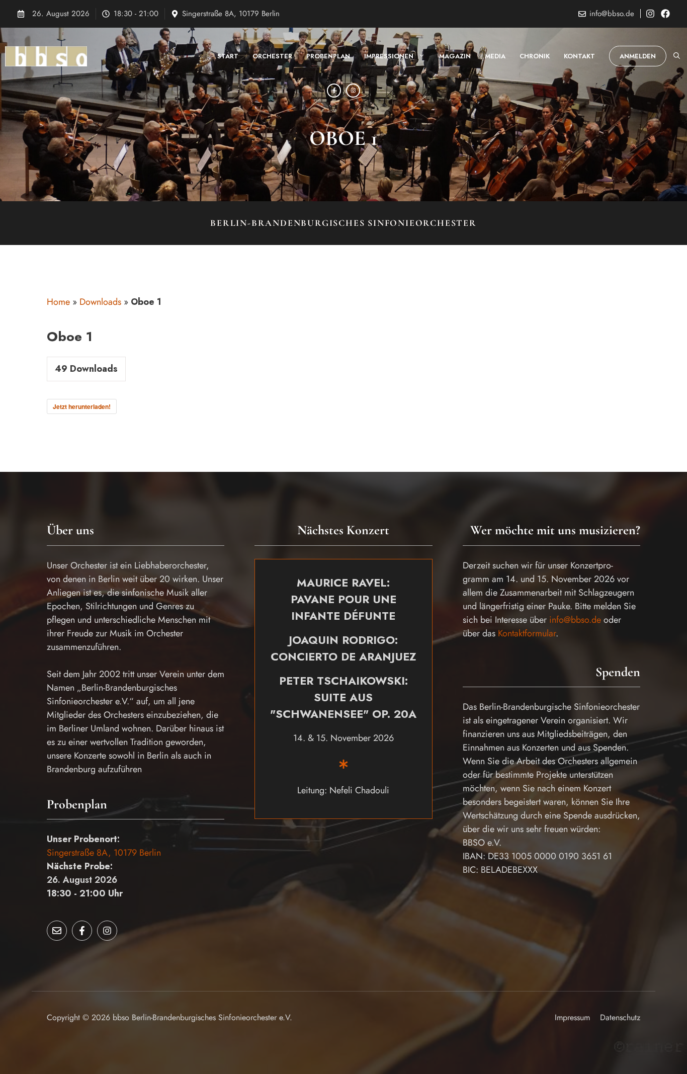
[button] (676, 56)
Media (495, 56)
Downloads (100, 301)
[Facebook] (334, 91)
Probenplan (328, 56)
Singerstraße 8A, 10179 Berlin (231, 13)
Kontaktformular (527, 633)
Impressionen (388, 56)
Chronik (535, 56)
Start (227, 56)
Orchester (272, 56)
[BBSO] (46, 56)
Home (58, 301)
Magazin (455, 56)
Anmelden (638, 56)
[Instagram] (353, 91)
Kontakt (579, 56)
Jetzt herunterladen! (82, 406)
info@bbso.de (611, 13)
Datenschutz (620, 1017)
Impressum (572, 1017)
